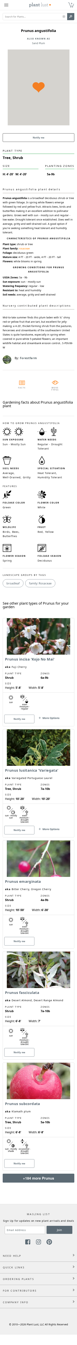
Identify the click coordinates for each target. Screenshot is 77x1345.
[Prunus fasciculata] (38, 999)
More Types (55, 388)
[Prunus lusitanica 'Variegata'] (38, 777)
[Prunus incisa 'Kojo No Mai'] (38, 666)
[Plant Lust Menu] (6, 5)
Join (59, 1230)
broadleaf (13, 583)
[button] (63, 16)
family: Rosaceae (40, 583)
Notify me (38, 137)
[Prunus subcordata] (38, 1110)
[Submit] (70, 16)
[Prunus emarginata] (38, 888)
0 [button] (71, 3)
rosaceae (24, 248)
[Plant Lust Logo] (40, 5)
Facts (22, 387)
